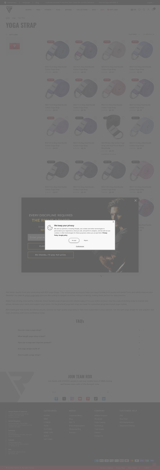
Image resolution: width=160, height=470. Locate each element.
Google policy (63, 235)
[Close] (113, 222)
